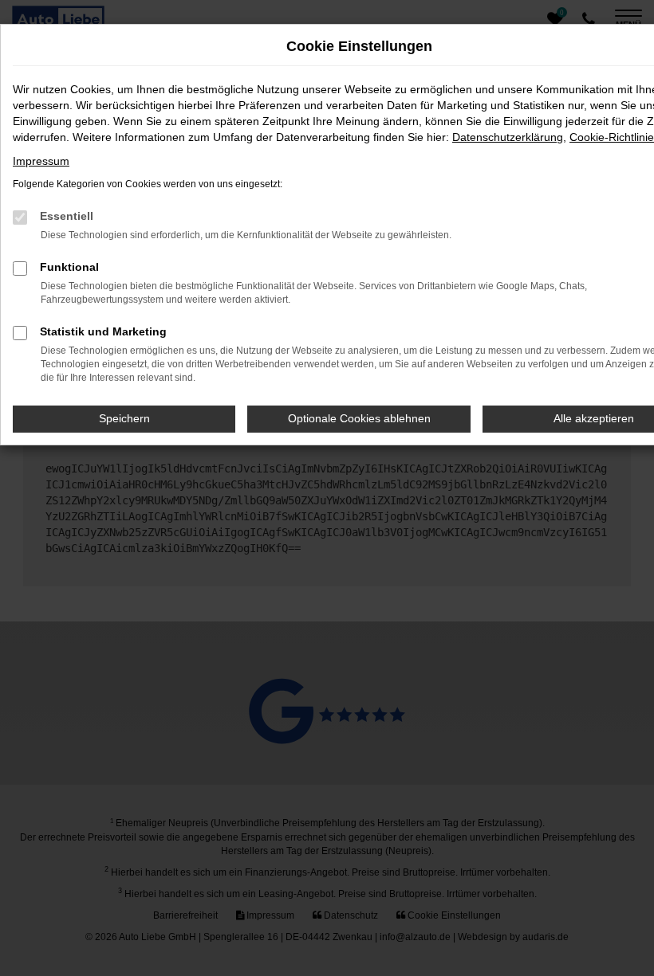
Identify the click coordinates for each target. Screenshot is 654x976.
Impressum (41, 161)
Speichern (124, 418)
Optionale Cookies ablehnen (359, 418)
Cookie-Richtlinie (611, 137)
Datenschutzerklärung (507, 137)
